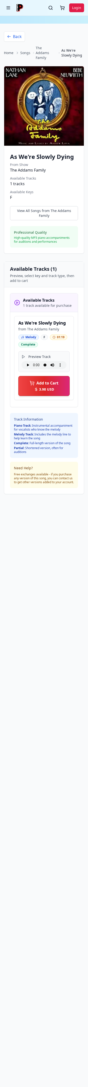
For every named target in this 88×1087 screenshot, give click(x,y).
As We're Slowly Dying (42, 323)
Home (8, 52)
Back (17, 36)
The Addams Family (42, 53)
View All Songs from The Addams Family (44, 213)
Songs (25, 52)
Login (76, 7)
